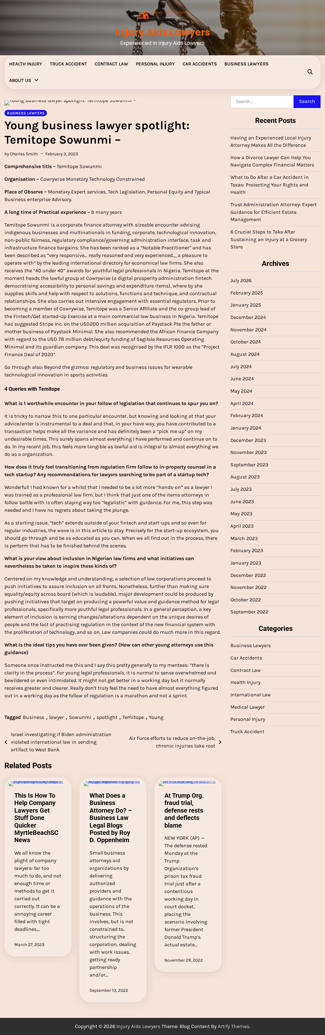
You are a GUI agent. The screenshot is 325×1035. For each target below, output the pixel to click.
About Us (20, 80)
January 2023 (245, 563)
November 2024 (248, 330)
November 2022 (248, 587)
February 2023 (246, 550)
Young (156, 717)
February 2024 (246, 415)
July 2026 (241, 280)
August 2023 (245, 477)
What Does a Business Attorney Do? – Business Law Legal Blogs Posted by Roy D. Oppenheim (111, 818)
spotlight (106, 717)
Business (33, 717)
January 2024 (245, 428)
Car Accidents (199, 64)
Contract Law (111, 64)
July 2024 (241, 366)
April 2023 (242, 526)
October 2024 (245, 342)
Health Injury (25, 64)
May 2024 (241, 391)
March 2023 (244, 538)
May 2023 (241, 514)
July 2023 (241, 489)
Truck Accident (68, 64)
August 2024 (245, 354)
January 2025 (245, 305)
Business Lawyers (246, 64)
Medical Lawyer (247, 707)
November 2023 (248, 452)
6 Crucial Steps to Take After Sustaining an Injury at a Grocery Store (268, 239)
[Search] (310, 72)
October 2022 (245, 600)
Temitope (133, 717)
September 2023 (249, 465)
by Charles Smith (21, 153)
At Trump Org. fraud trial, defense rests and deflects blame (184, 810)
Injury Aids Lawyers (162, 32)
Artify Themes (233, 1026)
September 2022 (249, 612)
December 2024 (248, 317)
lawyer (56, 717)
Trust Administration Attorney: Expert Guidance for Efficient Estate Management (273, 212)
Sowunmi (80, 717)
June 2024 (242, 379)
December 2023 (248, 440)
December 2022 (248, 575)
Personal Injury (155, 64)
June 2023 (242, 501)
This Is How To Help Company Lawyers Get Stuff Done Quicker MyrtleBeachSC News (36, 818)
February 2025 (246, 293)
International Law (250, 695)
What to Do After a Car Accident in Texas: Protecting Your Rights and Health (269, 184)
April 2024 (242, 403)
